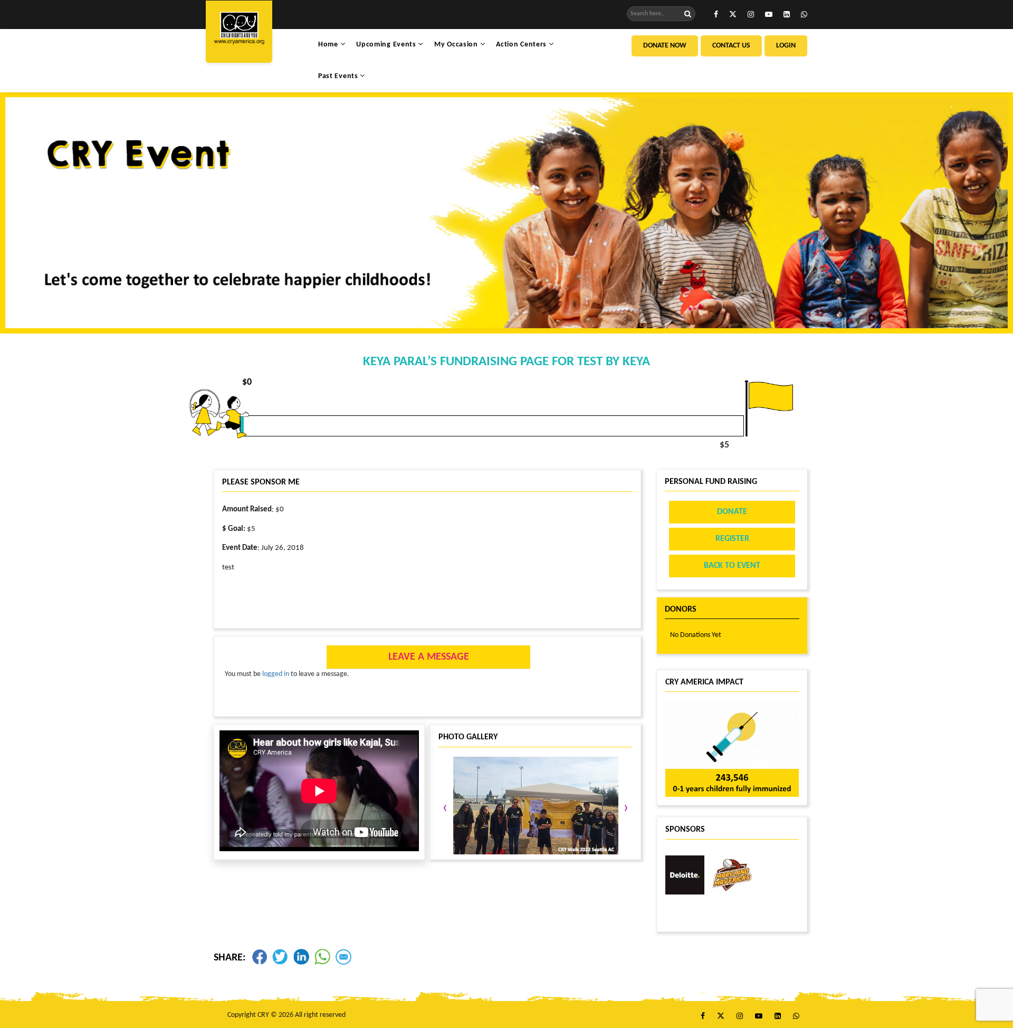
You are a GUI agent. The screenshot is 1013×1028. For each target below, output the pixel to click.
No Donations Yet (695, 635)
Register (732, 539)
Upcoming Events (387, 45)
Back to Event (732, 565)
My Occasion (457, 45)
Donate (732, 512)
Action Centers (522, 45)
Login (786, 46)
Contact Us (731, 46)
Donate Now (664, 46)
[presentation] (445, 808)
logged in (275, 674)
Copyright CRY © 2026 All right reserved (286, 1015)
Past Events (339, 76)
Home (329, 45)
